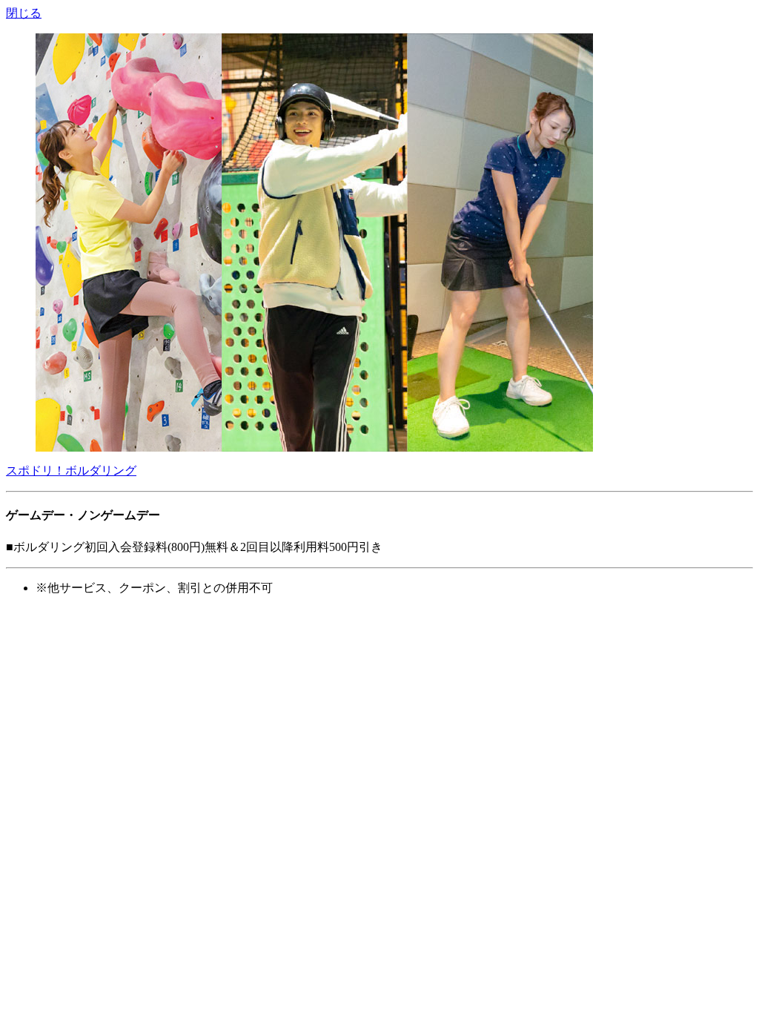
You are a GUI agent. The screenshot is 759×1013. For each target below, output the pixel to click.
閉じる (24, 13)
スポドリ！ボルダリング (71, 470)
